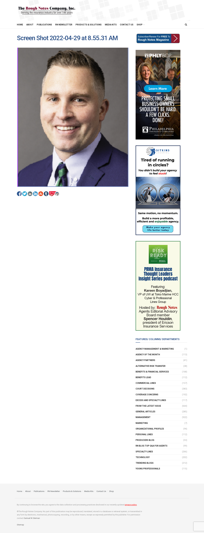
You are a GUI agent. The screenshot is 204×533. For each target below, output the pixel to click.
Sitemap (20, 525)
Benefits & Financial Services (152, 372)
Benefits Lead (143, 377)
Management (143, 417)
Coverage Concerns (147, 394)
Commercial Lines (146, 383)
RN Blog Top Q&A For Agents (151, 446)
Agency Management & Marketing (155, 349)
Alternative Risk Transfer (150, 366)
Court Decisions (145, 389)
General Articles (145, 411)
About (29, 24)
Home (20, 24)
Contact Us (126, 24)
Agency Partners (145, 360)
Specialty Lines (144, 451)
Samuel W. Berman (32, 518)
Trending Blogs (145, 463)
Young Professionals (148, 468)
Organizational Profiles (150, 429)
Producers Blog (145, 440)
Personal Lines (144, 434)
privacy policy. (131, 505)
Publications (44, 24)
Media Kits (111, 24)
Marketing (142, 423)
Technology (143, 457)
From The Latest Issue (148, 406)
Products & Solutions (89, 24)
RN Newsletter (63, 24)
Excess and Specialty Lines (151, 400)
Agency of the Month (148, 354)
